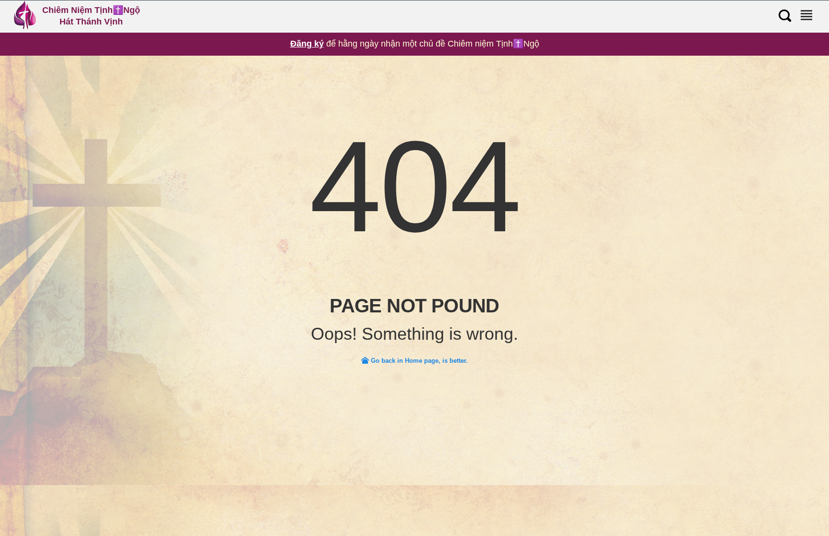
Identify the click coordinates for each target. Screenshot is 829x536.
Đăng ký (307, 43)
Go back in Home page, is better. (418, 360)
